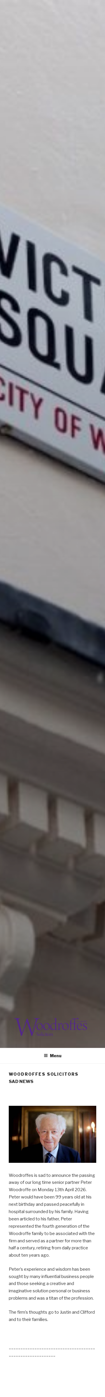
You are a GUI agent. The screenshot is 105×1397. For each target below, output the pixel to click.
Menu (56, 1055)
